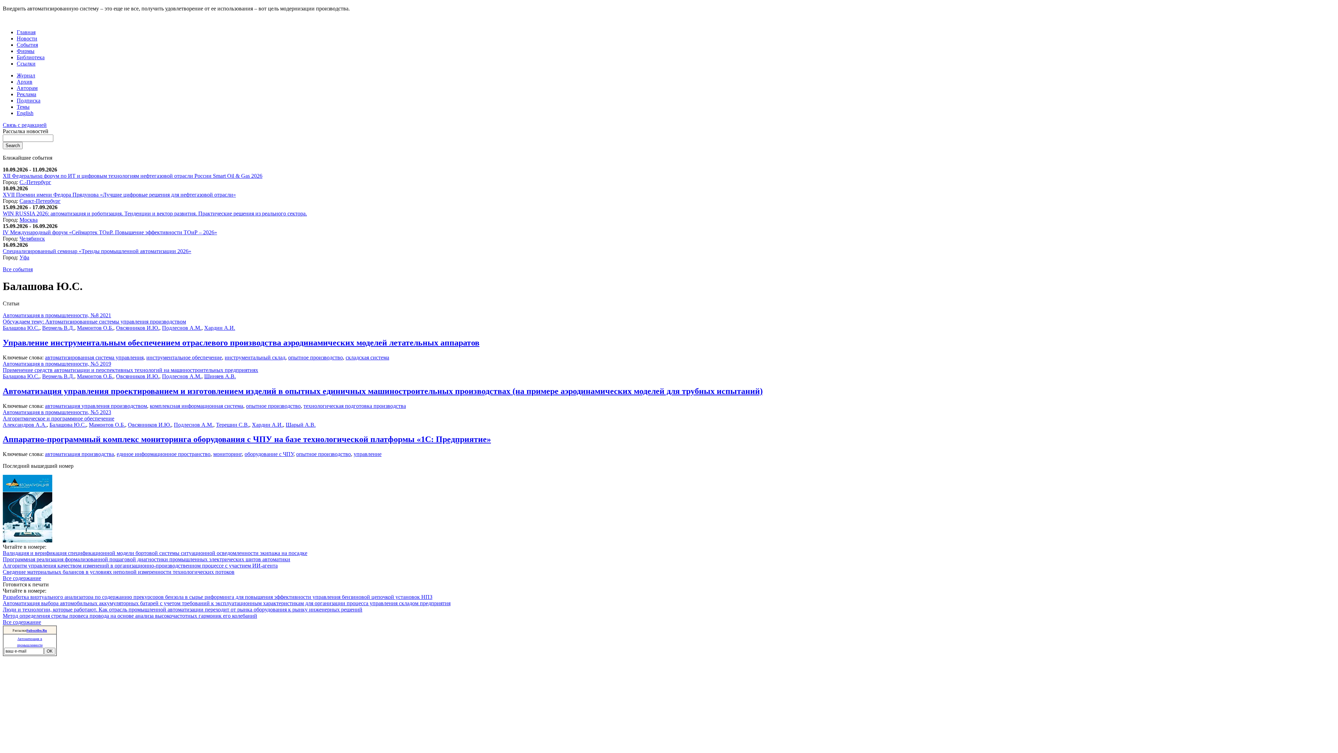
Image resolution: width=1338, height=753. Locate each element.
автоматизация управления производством (96, 406)
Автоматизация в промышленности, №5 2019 (57, 364)
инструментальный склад (255, 357)
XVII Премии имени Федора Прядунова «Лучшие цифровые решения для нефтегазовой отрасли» (119, 195)
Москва (29, 220)
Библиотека (31, 57)
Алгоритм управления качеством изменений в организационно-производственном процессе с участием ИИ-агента (140, 566)
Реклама (26, 94)
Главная (26, 32)
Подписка (28, 101)
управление (368, 454)
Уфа (24, 257)
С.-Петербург (35, 182)
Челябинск (32, 239)
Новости (27, 38)
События (27, 45)
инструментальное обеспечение (184, 357)
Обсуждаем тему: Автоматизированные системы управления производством (94, 322)
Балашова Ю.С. (21, 328)
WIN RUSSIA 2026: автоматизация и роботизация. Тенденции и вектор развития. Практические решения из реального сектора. (155, 213)
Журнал (26, 75)
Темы (23, 107)
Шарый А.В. (301, 425)
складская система (367, 357)
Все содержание (22, 578)
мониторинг (227, 454)
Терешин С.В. (232, 425)
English (25, 113)
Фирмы (25, 51)
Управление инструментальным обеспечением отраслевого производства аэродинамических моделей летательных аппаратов (241, 342)
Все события (18, 269)
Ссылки (26, 64)
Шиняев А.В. (220, 376)
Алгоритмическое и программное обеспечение (58, 418)
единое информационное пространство (163, 454)
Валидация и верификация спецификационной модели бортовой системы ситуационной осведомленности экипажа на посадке (155, 553)
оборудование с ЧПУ (269, 454)
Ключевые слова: (24, 357)
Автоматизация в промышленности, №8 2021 (57, 315)
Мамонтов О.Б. (95, 328)
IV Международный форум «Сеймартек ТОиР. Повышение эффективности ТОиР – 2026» (110, 232)
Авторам (27, 88)
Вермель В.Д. (58, 328)
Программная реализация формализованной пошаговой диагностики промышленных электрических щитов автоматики (146, 559)
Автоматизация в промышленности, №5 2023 (57, 412)
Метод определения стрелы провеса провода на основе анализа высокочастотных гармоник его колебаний (130, 616)
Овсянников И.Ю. (137, 328)
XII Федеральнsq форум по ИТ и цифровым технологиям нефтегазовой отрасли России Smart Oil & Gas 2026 (132, 176)
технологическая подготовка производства (354, 406)
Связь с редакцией (25, 125)
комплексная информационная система (196, 406)
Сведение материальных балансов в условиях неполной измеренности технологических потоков (118, 572)
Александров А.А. (25, 425)
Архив (24, 82)
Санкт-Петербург (40, 201)
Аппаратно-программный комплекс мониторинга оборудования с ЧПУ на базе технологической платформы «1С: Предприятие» (247, 439)
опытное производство (315, 357)
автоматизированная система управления (94, 357)
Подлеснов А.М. (181, 328)
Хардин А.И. (219, 328)
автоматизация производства (79, 454)
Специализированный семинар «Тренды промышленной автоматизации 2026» (97, 251)
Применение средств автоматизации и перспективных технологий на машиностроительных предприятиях (130, 370)
